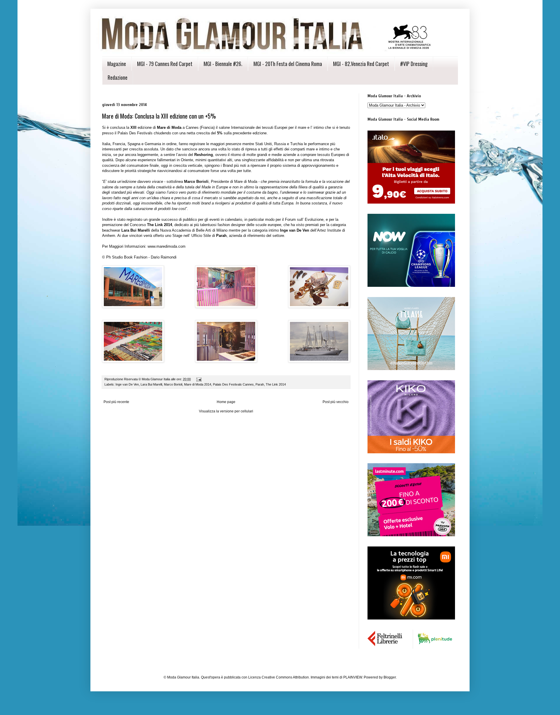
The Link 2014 (276, 384)
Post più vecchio (336, 402)
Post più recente (116, 402)
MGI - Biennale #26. (223, 63)
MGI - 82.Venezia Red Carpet (361, 63)
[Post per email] (198, 379)
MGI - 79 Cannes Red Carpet (164, 63)
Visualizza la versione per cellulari (226, 411)
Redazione (117, 77)
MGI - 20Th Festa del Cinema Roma (287, 63)
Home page (226, 402)
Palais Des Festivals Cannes (233, 384)
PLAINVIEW (352, 677)
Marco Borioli (173, 384)
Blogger (390, 677)
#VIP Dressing (414, 63)
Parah (260, 384)
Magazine (116, 63)
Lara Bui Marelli (151, 384)
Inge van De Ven (127, 384)
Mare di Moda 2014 (197, 384)
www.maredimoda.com (167, 246)
